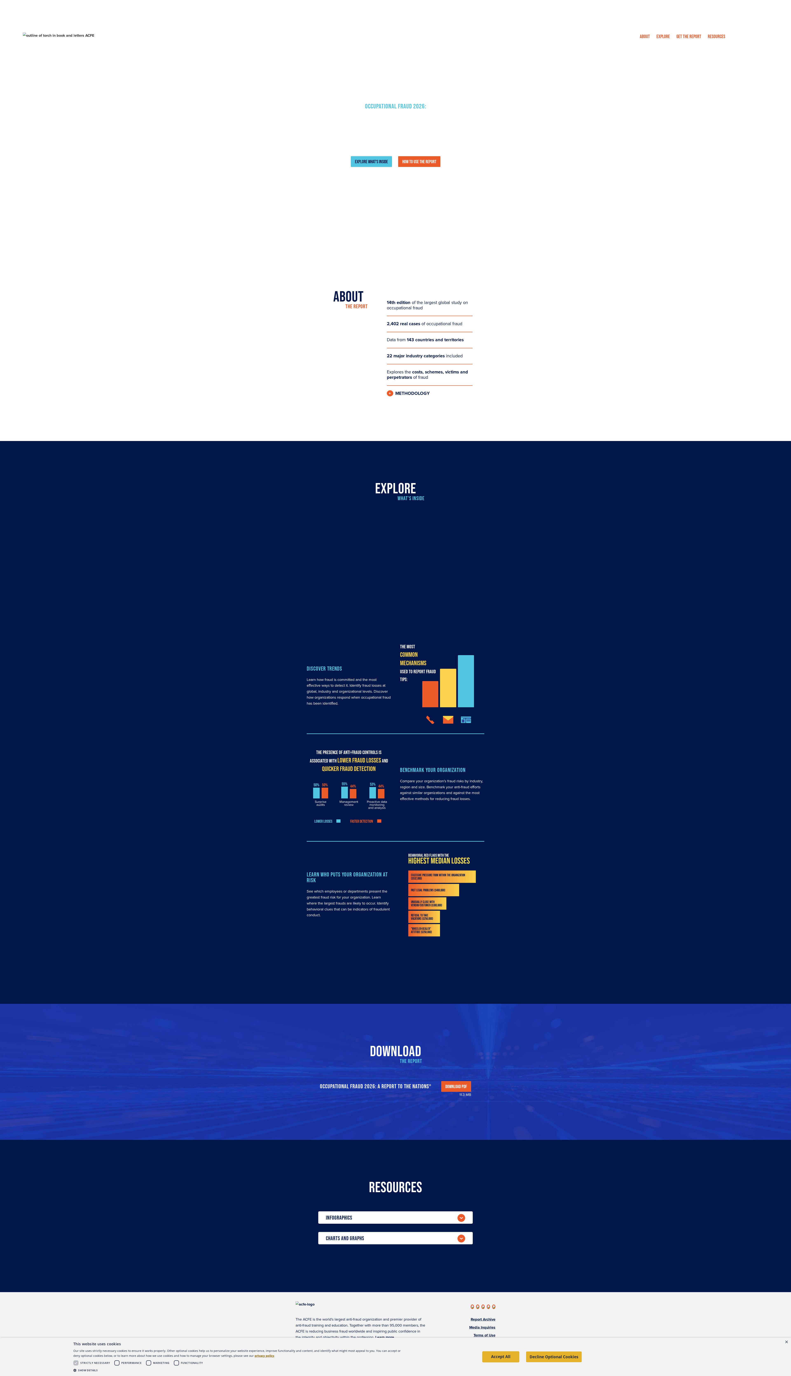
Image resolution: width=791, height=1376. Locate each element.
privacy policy (264, 1356)
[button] (240, 1370)
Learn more (384, 1337)
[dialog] (395, 1357)
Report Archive (483, 1319)
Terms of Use (484, 1335)
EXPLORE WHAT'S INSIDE (371, 161)
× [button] (786, 1342)
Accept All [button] (500, 1356)
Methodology (412, 393)
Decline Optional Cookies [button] (554, 1357)
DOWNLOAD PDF (456, 1086)
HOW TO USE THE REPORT (419, 161)
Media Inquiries (482, 1327)
